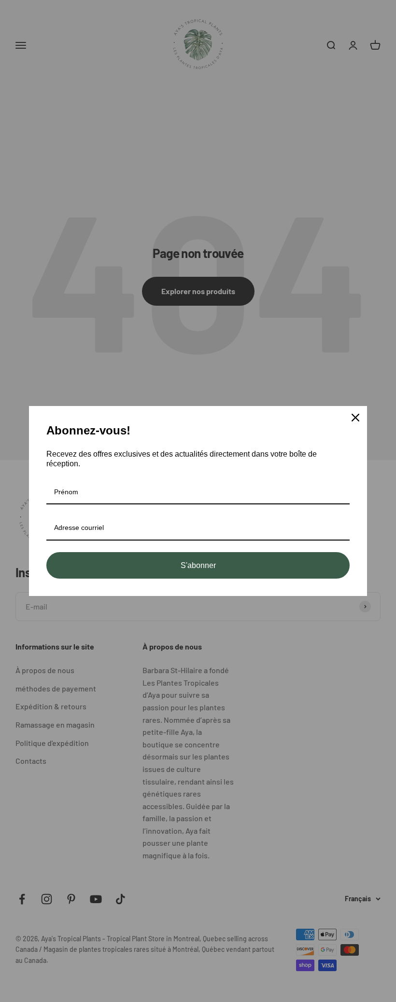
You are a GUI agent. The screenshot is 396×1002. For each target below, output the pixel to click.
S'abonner (198, 565)
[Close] (355, 417)
